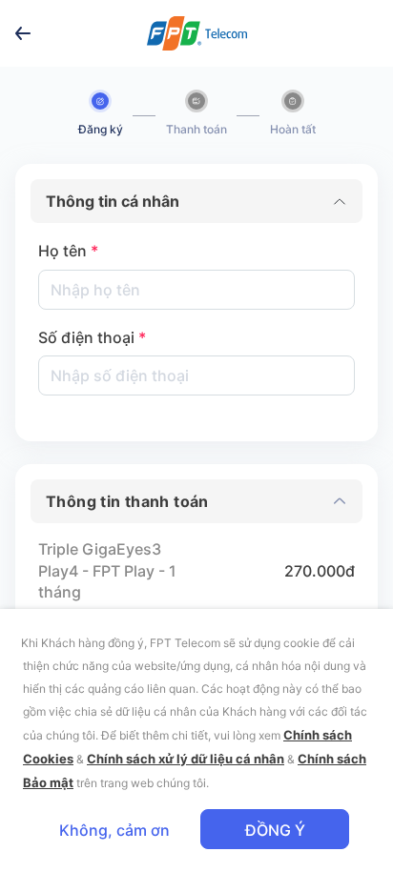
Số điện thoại (92, 337)
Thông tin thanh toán (127, 501)
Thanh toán (196, 129)
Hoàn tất (293, 129)
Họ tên (68, 250)
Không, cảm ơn (114, 830)
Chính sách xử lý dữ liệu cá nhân (185, 758)
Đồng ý (275, 830)
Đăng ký (100, 129)
